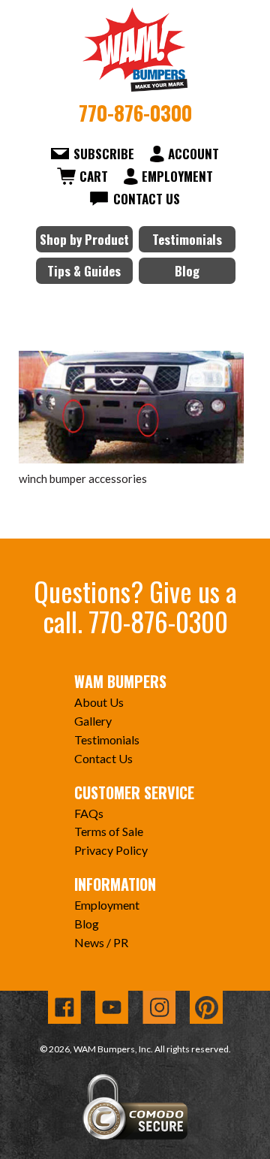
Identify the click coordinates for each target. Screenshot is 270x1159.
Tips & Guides (84, 270)
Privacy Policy (111, 850)
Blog (187, 270)
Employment (177, 176)
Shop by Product (84, 239)
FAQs (89, 813)
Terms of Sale (108, 831)
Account (193, 153)
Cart (94, 176)
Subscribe (104, 153)
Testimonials (187, 239)
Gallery (93, 721)
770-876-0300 (135, 113)
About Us (99, 702)
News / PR (101, 942)
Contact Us (146, 198)
